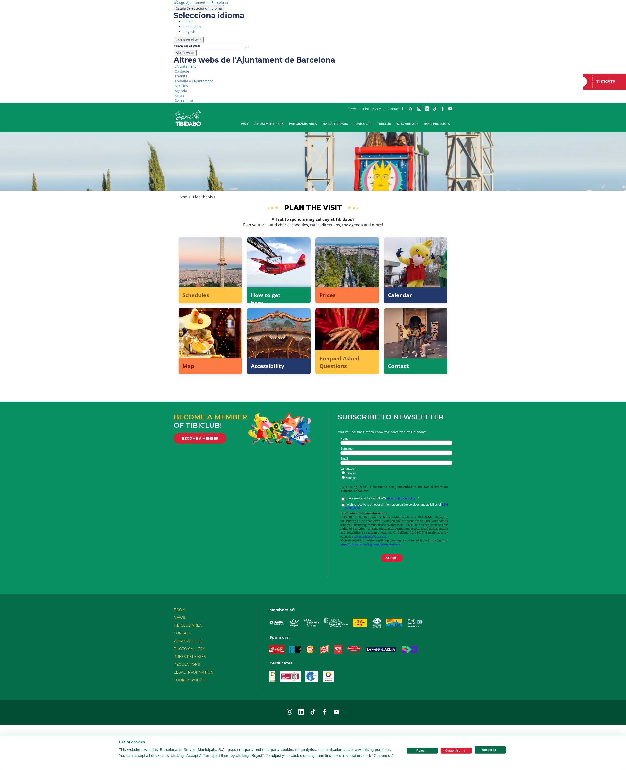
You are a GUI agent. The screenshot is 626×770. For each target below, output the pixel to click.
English (189, 31)
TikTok (435, 109)
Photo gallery (189, 649)
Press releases (190, 656)
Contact (393, 109)
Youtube (450, 109)
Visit (245, 123)
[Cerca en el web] (247, 47)
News (352, 109)
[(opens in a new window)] (201, 2)
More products (436, 123)
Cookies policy (189, 680)
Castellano (192, 26)
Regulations (187, 664)
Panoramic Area (303, 123)
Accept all (489, 750)
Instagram (419, 109)
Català (199, 8)
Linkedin (427, 109)
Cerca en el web (187, 46)
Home (182, 196)
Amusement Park (269, 123)
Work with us (188, 641)
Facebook (443, 109)
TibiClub (384, 123)
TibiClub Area (372, 109)
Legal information (193, 672)
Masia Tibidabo (335, 123)
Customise (452, 750)
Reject (420, 750)
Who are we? (407, 123)
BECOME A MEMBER (200, 438)
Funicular (362, 123)
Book (179, 610)
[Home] (187, 118)
